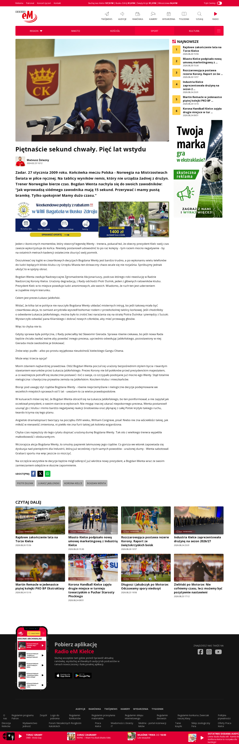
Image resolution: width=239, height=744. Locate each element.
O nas (5, 717)
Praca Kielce (98, 725)
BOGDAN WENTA (96, 483)
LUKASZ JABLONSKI (48, 483)
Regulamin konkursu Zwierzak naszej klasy (193, 717)
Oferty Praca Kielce (224, 725)
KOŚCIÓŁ (115, 30)
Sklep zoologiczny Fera (200, 725)
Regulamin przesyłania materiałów (103, 717)
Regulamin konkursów (75, 717)
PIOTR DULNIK (25, 483)
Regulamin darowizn (162, 717)
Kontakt (57, 3)
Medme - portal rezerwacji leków (152, 725)
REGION (34, 30)
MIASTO (75, 30)
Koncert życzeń (44, 3)
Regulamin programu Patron (23, 717)
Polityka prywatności (224, 717)
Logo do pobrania (55, 717)
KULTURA (194, 30)
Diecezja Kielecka (6, 725)
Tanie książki (178, 725)
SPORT (154, 30)
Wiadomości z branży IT (122, 725)
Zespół (43, 715)
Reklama (19, 3)
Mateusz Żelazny (38, 160)
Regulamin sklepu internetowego (134, 717)
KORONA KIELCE (73, 483)
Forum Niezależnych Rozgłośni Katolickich (65, 725)
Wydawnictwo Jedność (30, 725)
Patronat (30, 3)
